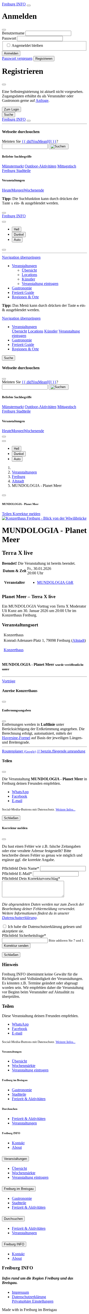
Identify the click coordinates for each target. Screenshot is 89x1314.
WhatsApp (20, 792)
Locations (29, 275)
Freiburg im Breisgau (19, 1189)
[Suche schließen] (29, 120)
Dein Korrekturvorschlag (31, 878)
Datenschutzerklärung (19, 918)
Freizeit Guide (23, 292)
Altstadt (78, 640)
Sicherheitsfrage (24, 935)
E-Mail (17, 873)
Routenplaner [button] (19, 751)
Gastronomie (22, 288)
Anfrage (42, 100)
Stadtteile (19, 1094)
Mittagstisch (66, 166)
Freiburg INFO (14, 4)
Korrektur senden (16, 946)
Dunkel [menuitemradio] (19, 234)
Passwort (9, 38)
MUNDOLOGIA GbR (55, 582)
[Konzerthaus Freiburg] (44, 518)
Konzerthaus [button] (13, 650)
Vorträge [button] (8, 681)
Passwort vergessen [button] (17, 58)
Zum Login (11, 109)
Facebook (19, 796)
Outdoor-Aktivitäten (40, 166)
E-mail (17, 801)
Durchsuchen (13, 1219)
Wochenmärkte (23, 1065)
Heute (6, 190)
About (17, 1147)
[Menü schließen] (4, 250)
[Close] (4, 721)
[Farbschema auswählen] (4, 222)
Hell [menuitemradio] (16, 229)
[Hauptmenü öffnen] (4, 213)
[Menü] (4, 495)
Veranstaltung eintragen (40, 283)
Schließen (11, 818)
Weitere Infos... (65, 809)
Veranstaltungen (24, 266)
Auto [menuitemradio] (17, 240)
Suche (8, 358)
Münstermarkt (13, 166)
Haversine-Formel (16, 738)
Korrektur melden (26, 514)
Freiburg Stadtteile (16, 170)
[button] (39, 141)
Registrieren (43, 58)
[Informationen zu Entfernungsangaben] (4, 701)
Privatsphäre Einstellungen (32, 1301)
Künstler (28, 279)
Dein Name (20, 868)
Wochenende (34, 190)
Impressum (20, 1292)
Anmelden (11, 53)
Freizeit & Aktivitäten (28, 1099)
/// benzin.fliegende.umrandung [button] (61, 751)
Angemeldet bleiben (27, 45)
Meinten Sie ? (30, 141)
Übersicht (29, 270)
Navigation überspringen (21, 257)
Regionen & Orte (25, 297)
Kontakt (18, 1143)
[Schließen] (4, 29)
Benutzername (13, 33)
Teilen (7, 514)
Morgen (17, 190)
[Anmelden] (29, 5)
